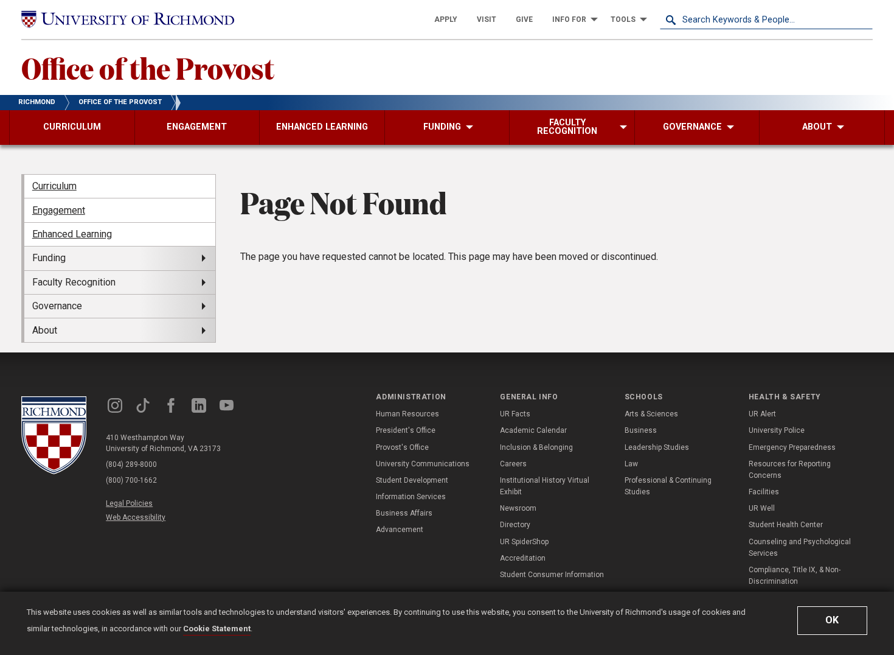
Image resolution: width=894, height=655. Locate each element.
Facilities (764, 492)
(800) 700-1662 (131, 480)
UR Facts (515, 414)
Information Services (411, 496)
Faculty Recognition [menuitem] (74, 282)
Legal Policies (129, 503)
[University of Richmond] (127, 19)
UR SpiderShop (524, 542)
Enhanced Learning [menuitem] (72, 234)
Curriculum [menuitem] (54, 186)
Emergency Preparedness (792, 447)
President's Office (405, 430)
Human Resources (407, 414)
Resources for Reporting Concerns (790, 470)
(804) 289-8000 (131, 464)
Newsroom (518, 508)
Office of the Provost (147, 67)
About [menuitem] (44, 330)
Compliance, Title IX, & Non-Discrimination (794, 576)
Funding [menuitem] (49, 258)
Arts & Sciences (651, 414)
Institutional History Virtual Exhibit (544, 486)
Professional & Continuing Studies (668, 486)
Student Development (412, 480)
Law (631, 464)
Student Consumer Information (552, 574)
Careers (513, 464)
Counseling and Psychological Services (800, 548)
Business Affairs (404, 513)
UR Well (762, 508)
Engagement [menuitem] (58, 210)
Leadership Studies (657, 447)
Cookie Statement (217, 628)
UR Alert (762, 414)
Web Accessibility (135, 517)
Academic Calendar (533, 430)
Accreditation (523, 558)
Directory (515, 524)
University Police (777, 430)
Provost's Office (402, 447)
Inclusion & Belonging (536, 447)
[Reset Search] (863, 19)
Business (641, 430)
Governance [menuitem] (57, 306)
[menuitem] (445, 19)
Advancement (399, 529)
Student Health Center (786, 524)
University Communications (423, 464)
